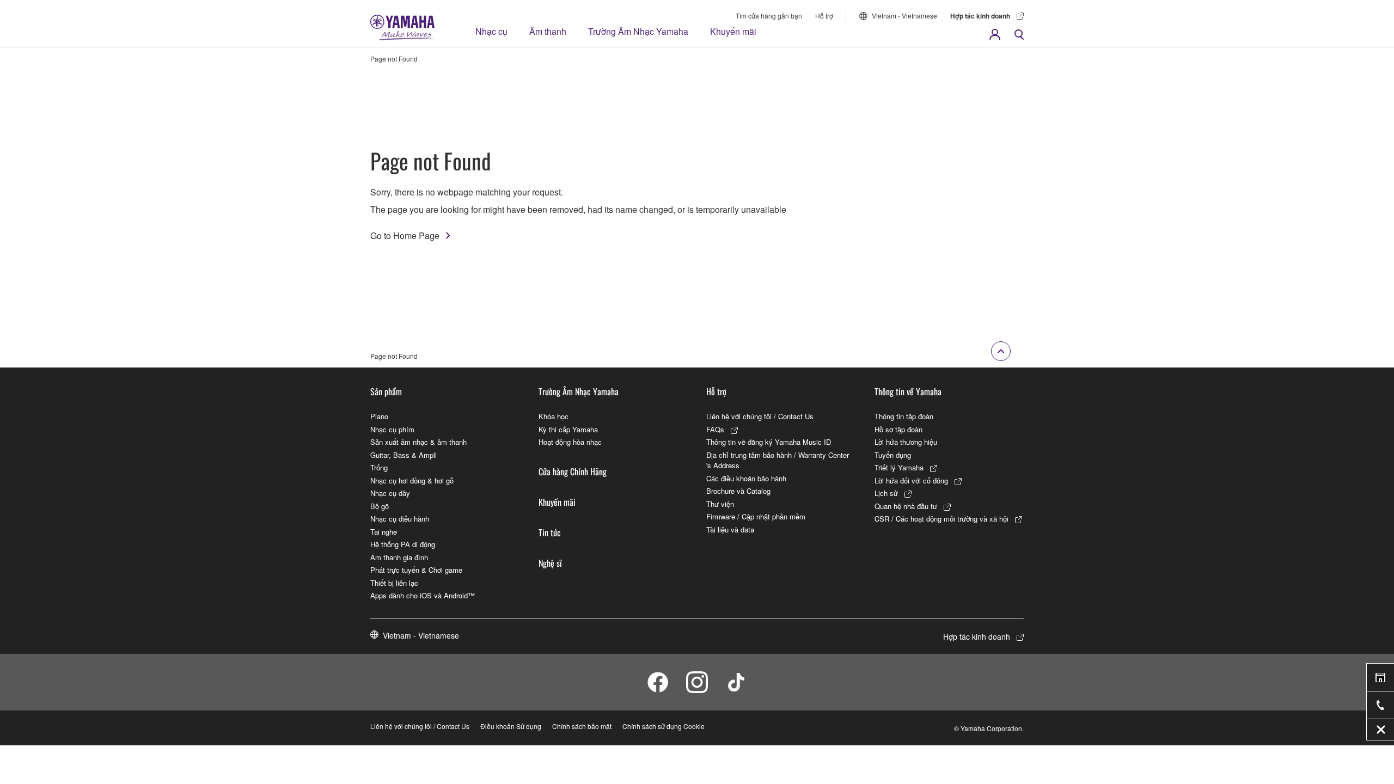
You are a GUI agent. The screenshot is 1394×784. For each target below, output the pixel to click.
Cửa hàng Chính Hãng (573, 471)
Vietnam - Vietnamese (904, 15)
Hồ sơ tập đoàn (898, 429)
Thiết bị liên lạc (394, 583)
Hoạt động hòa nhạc (570, 442)
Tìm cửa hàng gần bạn (769, 15)
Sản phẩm (386, 391)
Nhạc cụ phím (392, 429)
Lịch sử (886, 493)
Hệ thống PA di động (402, 544)
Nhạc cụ (491, 31)
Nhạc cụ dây (390, 493)
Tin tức (550, 532)
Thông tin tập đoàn (904, 416)
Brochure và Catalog (738, 491)
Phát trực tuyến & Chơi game (416, 570)
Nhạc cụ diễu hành (399, 518)
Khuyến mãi (733, 31)
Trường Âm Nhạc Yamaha (638, 31)
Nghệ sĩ (550, 562)
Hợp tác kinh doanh (980, 16)
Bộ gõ (379, 506)
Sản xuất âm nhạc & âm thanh (418, 442)
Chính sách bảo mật (582, 726)
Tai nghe (383, 531)
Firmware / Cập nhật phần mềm (755, 516)
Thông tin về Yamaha (908, 391)
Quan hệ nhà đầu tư (906, 506)
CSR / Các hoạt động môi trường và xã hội (941, 518)
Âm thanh (547, 31)
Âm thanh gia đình (399, 557)
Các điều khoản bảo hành (746, 478)
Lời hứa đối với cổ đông (911, 480)
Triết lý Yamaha (899, 467)
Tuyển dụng (893, 455)
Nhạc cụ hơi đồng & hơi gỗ (412, 480)
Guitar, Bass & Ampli (403, 455)
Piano (379, 416)
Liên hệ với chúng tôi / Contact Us (760, 416)
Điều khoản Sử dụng (510, 726)
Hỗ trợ (824, 15)
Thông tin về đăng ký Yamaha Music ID (768, 442)
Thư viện (720, 504)
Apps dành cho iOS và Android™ (422, 595)
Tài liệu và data (730, 529)
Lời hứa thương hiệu (906, 442)
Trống (379, 467)
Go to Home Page (404, 235)
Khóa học (553, 416)
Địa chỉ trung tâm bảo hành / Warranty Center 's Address (777, 460)
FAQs (715, 429)
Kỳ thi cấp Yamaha (568, 429)
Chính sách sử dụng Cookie (663, 726)
